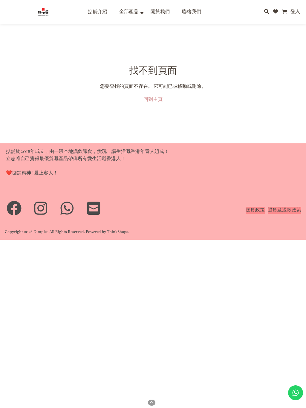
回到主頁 (153, 99)
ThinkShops (117, 232)
